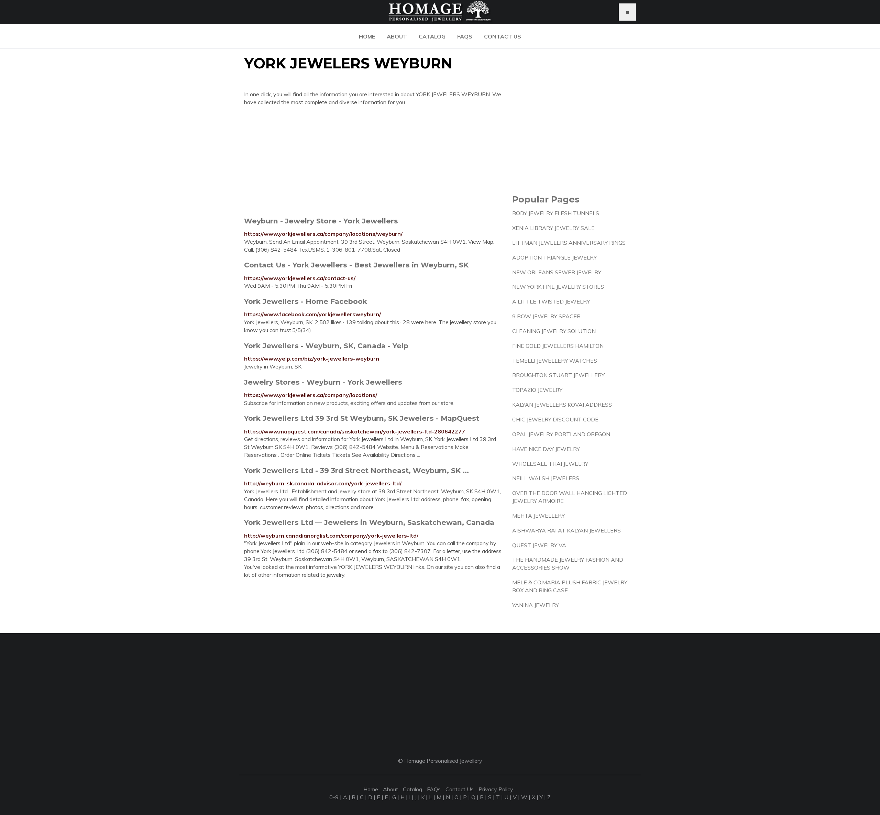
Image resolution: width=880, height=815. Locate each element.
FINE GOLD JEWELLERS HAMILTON (558, 345)
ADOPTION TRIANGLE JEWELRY (554, 257)
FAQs (464, 36)
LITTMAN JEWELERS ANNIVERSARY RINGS (569, 242)
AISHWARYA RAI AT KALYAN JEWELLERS (566, 530)
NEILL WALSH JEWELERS (545, 478)
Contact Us (502, 36)
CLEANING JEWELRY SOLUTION (554, 331)
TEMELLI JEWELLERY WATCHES (554, 360)
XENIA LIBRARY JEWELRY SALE (553, 227)
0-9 (334, 797)
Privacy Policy (495, 789)
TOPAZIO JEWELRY (537, 389)
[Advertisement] (373, 161)
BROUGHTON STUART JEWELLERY (558, 375)
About (397, 36)
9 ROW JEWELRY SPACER (546, 316)
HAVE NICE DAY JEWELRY (546, 448)
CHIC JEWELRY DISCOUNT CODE (555, 419)
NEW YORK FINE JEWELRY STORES (558, 286)
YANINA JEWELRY (535, 605)
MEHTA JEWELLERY (538, 515)
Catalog (432, 36)
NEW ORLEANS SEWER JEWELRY (556, 272)
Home (367, 36)
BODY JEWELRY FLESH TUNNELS (555, 213)
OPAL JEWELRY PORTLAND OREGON (561, 434)
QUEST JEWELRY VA (539, 545)
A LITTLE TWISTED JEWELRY (551, 301)
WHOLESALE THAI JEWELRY (550, 463)
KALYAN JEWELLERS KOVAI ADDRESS (562, 404)
